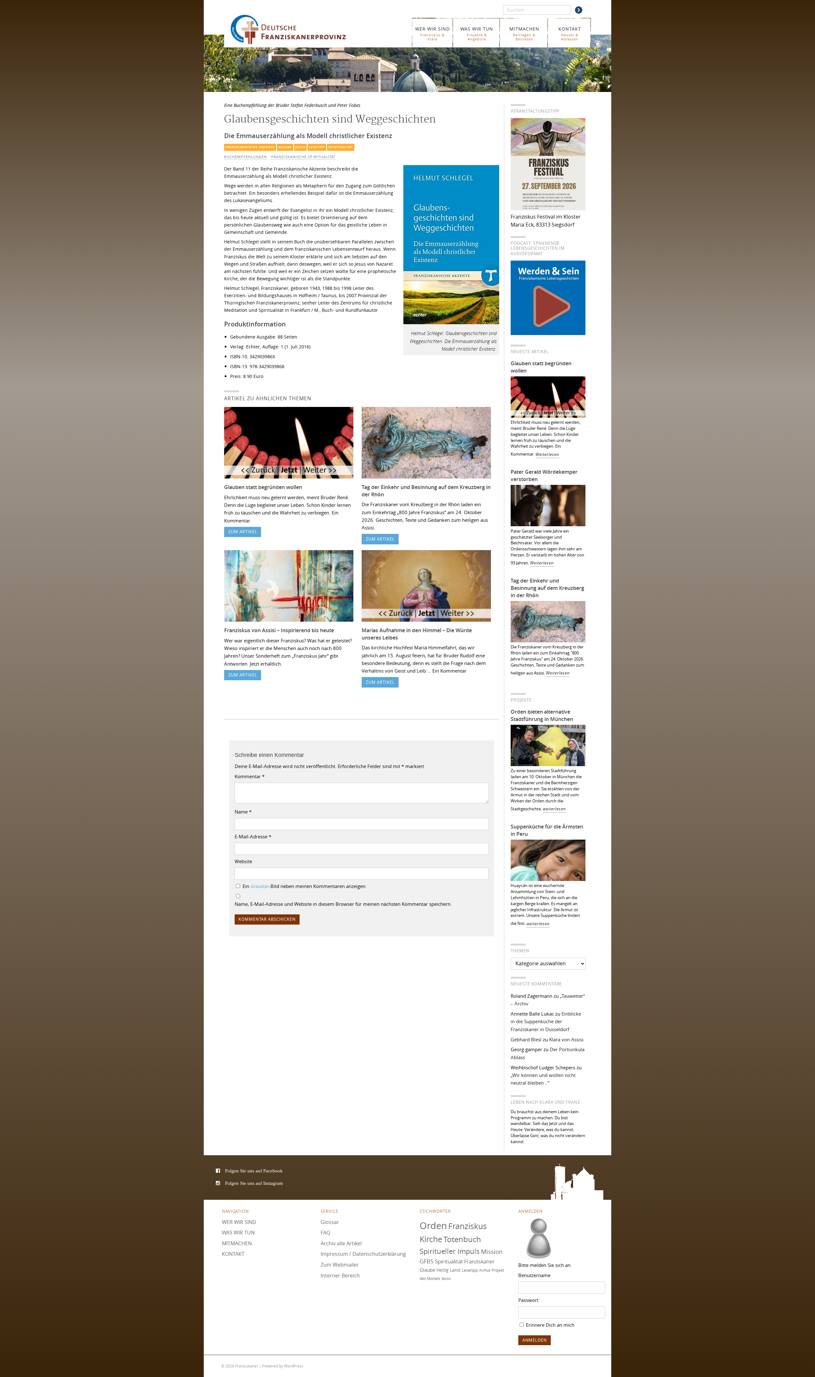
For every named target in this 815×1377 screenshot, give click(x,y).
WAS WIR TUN (476, 33)
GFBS (427, 1261)
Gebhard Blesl (526, 1039)
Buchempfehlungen (245, 157)
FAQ (325, 1232)
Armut (484, 1270)
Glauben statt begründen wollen (263, 487)
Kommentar (250, 776)
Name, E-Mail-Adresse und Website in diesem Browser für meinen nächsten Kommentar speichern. (343, 904)
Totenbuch (462, 1239)
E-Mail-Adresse (253, 836)
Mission (492, 1252)
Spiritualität (340, 147)
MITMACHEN (524, 33)
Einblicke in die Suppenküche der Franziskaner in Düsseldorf (546, 1021)
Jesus (300, 147)
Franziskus (467, 1226)
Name (243, 811)
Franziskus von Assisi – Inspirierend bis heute (279, 630)
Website (243, 861)
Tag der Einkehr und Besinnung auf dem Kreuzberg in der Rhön (547, 588)
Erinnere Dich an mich (549, 1325)
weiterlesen (554, 809)
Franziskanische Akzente (250, 147)
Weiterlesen (547, 454)
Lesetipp (317, 147)
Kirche (431, 1239)
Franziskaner (297, 29)
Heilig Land (448, 1270)
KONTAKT (569, 33)
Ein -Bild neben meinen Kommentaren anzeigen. (305, 886)
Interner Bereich (340, 1275)
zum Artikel (242, 532)
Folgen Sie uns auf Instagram (254, 1183)
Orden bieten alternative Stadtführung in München (542, 715)
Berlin (446, 1278)
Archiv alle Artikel (341, 1243)
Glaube (285, 147)
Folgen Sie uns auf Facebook (254, 1171)
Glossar (330, 1222)
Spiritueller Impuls (450, 1251)
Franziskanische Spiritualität (303, 157)
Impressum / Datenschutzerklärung (363, 1254)
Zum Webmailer (340, 1264)
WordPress (293, 1365)
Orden (433, 1225)
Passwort (528, 1300)
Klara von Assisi (566, 1039)
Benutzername (534, 1275)
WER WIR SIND (432, 33)
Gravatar (260, 886)
